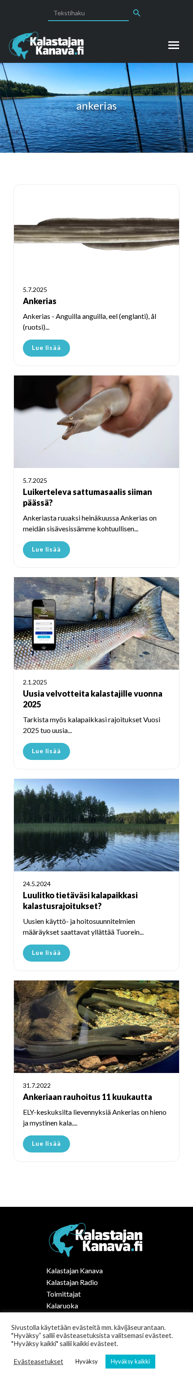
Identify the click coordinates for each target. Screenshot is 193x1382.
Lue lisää (46, 347)
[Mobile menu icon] (174, 45)
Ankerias (40, 301)
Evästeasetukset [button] (38, 1361)
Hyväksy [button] (86, 1361)
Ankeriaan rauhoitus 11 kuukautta (87, 1097)
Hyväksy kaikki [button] (130, 1361)
